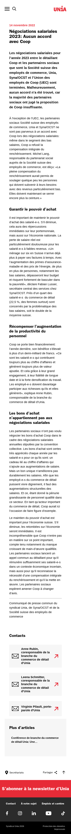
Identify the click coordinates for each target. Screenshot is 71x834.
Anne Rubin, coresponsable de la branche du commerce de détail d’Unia (35, 656)
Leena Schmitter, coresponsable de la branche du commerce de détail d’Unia (35, 684)
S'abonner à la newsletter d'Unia (35, 788)
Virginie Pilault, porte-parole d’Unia (36, 708)
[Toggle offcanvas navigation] (7, 9)
